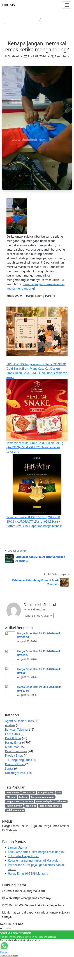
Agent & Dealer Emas (19, 721)
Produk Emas (14, 755)
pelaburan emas (15, 810)
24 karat (23, 797)
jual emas (61, 801)
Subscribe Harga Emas (23, 856)
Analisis (10, 725)
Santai (9, 768)
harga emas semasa (50, 805)
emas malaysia (44, 801)
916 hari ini (29, 792)
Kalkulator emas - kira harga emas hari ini (36, 852)
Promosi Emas (15, 764)
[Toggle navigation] (67, 5)
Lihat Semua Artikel (37, 615)
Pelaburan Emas (16, 751)
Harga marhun (14, 805)
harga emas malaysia (42, 797)
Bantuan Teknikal (16, 730)
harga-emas (12, 792)
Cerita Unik (12, 734)
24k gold (11, 797)
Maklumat (12, 747)
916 (59, 792)
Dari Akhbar (13, 738)
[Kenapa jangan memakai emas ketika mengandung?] (16, 216)
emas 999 (28, 801)
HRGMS (8, 5)
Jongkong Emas (21, 760)
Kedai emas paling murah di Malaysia (33, 860)
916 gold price (45, 792)
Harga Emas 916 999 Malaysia (28, 873)
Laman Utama (28, 19)
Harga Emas (50, 19)
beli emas (31, 805)
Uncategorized (15, 773)
